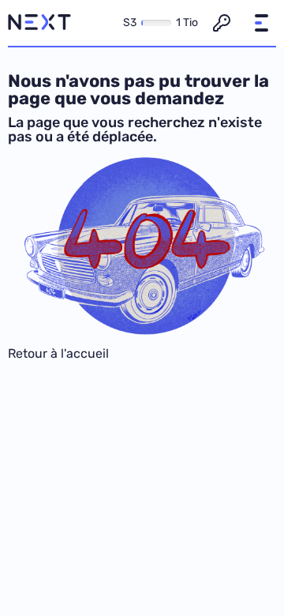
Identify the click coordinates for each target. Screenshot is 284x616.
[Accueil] (39, 23)
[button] (261, 23)
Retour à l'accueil (58, 353)
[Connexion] (221, 23)
